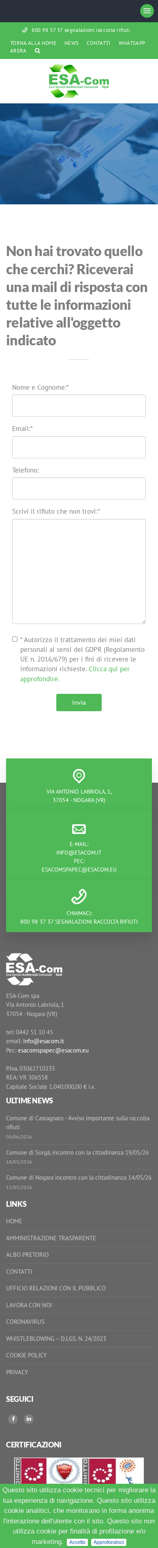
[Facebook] (13, 1419)
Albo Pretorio (27, 1254)
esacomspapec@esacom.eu (79, 869)
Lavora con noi (29, 1305)
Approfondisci (109, 1542)
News (71, 43)
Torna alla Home (33, 43)
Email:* (22, 428)
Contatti (99, 43)
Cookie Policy (26, 1355)
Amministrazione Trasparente (51, 1238)
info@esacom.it (79, 852)
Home (14, 1221)
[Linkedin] (29, 1419)
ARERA (18, 50)
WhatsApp (132, 43)
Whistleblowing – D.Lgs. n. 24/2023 (56, 1338)
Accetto (77, 1542)
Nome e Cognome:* (40, 387)
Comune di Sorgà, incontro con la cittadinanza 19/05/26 (77, 1152)
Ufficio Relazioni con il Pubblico (56, 1288)
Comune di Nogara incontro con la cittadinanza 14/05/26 (79, 1177)
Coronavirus (25, 1321)
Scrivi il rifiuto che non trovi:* (56, 511)
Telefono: (25, 470)
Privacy (17, 1372)
